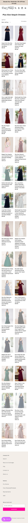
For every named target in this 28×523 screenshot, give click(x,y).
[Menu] (25, 8)
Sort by (3, 19)
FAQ (4, 466)
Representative (7, 491)
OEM (4, 495)
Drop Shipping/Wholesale (9, 488)
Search (5, 458)
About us (5, 474)
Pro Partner (6, 484)
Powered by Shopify (20, 518)
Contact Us (6, 470)
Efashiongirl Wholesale (11, 518)
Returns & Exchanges (8, 462)
